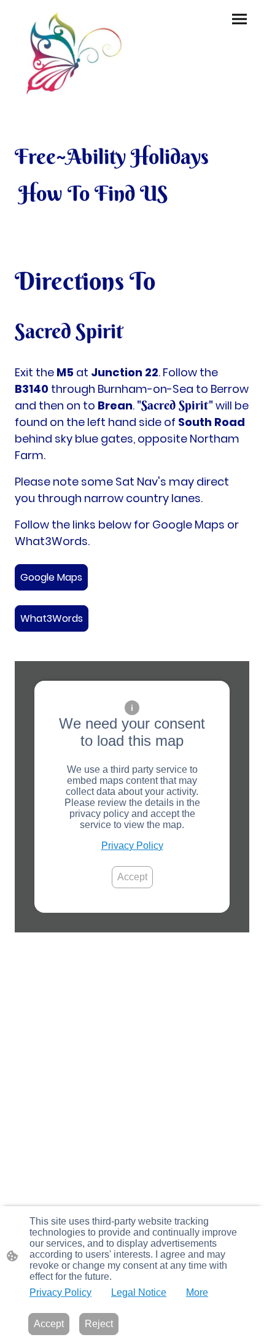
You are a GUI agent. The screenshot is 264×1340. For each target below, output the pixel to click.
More (197, 1292)
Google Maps (51, 577)
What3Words (51, 618)
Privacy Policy (132, 845)
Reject (99, 1324)
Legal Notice (138, 1292)
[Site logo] (71, 55)
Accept (132, 877)
